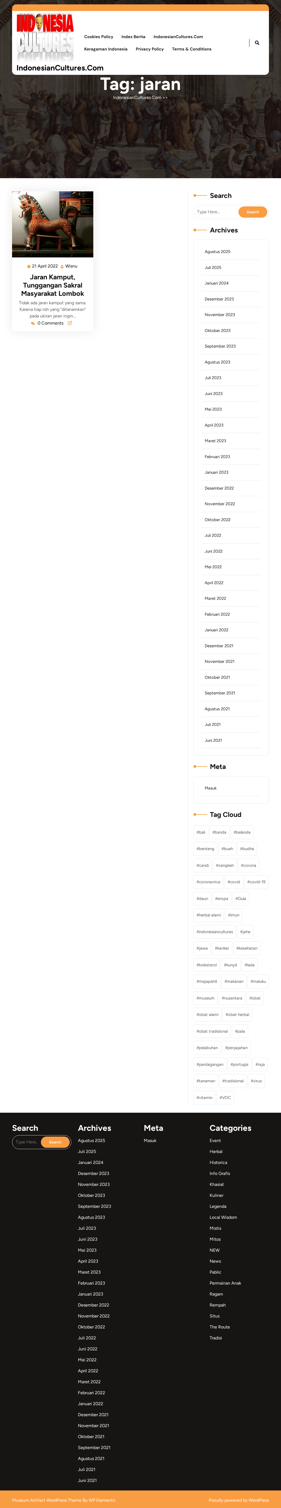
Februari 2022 (217, 614)
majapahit (208, 981)
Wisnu (71, 265)
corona (249, 865)
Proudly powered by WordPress (239, 1500)
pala (241, 1031)
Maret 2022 (215, 598)
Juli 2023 (213, 377)
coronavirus (209, 881)
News (215, 1261)
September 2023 (220, 346)
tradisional (234, 1080)
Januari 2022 (216, 629)
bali (202, 832)
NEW (215, 1250)
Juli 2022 (213, 535)
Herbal (216, 1151)
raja (261, 1064)
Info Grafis (220, 1173)
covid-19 (257, 881)
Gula (242, 898)
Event (215, 1140)
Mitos (215, 1239)
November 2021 (219, 661)
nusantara (233, 998)
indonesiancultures (216, 931)
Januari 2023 (216, 472)
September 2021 (220, 693)
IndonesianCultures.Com (59, 67)
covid (235, 881)
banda (220, 832)
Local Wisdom (223, 1217)
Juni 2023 (214, 393)
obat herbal (238, 1014)
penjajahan (237, 1047)
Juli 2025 (213, 267)
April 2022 (214, 582)
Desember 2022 (219, 488)
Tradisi (216, 1338)
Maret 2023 (215, 440)
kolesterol (208, 964)
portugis (240, 1064)
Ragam (216, 1294)
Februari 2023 (217, 456)
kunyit (231, 964)
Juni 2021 (213, 740)
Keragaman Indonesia (106, 49)
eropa (223, 898)
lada (251, 964)
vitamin (205, 1097)
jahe (246, 931)
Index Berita (133, 36)
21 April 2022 (45, 265)
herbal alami (210, 915)
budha (248, 848)
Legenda (218, 1206)
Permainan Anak (225, 1283)
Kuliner (216, 1195)
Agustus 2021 (217, 708)
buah (228, 848)
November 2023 (220, 314)
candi (204, 865)
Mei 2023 (213, 409)
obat (256, 998)
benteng (206, 848)
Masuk (211, 788)
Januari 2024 (217, 283)
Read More (50, 224)
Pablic (215, 1272)
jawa (203, 948)
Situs (215, 1316)
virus (257, 1080)
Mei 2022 (213, 566)
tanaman (207, 1080)
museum (207, 998)
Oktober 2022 (218, 519)
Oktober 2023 (218, 330)
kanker (223, 948)
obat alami (208, 1014)
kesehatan (248, 948)
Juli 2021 (213, 724)
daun (203, 898)
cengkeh (226, 865)
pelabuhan (208, 1047)
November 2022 (220, 503)
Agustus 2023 (217, 362)
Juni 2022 (214, 551)
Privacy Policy (150, 49)
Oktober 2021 (217, 677)
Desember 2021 (219, 645)
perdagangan (211, 1064)
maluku (259, 981)
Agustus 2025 (218, 251)
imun (235, 915)
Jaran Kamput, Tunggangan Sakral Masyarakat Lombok (52, 285)
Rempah (218, 1305)
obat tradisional (213, 1031)
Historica (218, 1162)
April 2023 (214, 425)
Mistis (215, 1228)
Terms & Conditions (192, 49)
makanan (235, 981)
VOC (226, 1097)
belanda (243, 832)
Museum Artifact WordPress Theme (47, 1500)
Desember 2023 (219, 299)
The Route (220, 1327)
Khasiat (217, 1184)
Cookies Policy (98, 36)
